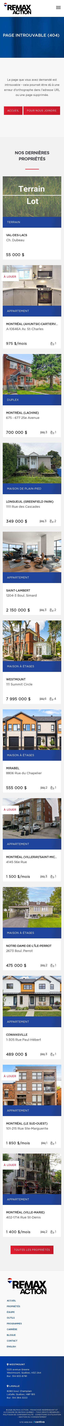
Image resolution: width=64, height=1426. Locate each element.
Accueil (13, 111)
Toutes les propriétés (32, 1250)
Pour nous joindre (41, 111)
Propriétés (13, 1306)
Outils (11, 1318)
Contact (12, 1341)
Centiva (39, 1422)
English (11, 1347)
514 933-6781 (19, 1376)
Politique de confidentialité (18, 1415)
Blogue (11, 1335)
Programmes (14, 1324)
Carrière (12, 1329)
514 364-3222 (19, 1398)
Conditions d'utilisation (48, 1415)
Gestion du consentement (33, 1417)
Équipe (11, 1312)
